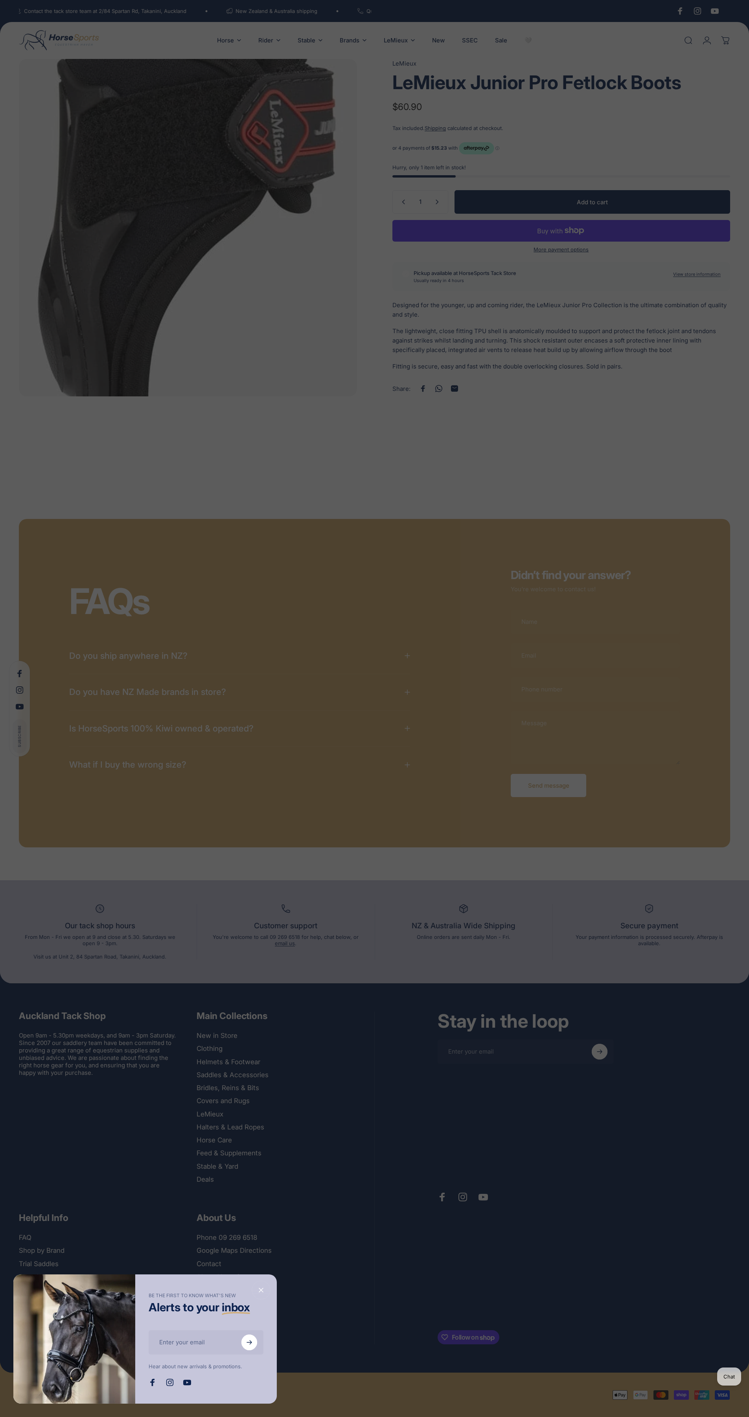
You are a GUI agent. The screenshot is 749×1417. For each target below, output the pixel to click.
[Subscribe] (249, 1342)
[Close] (261, 1290)
